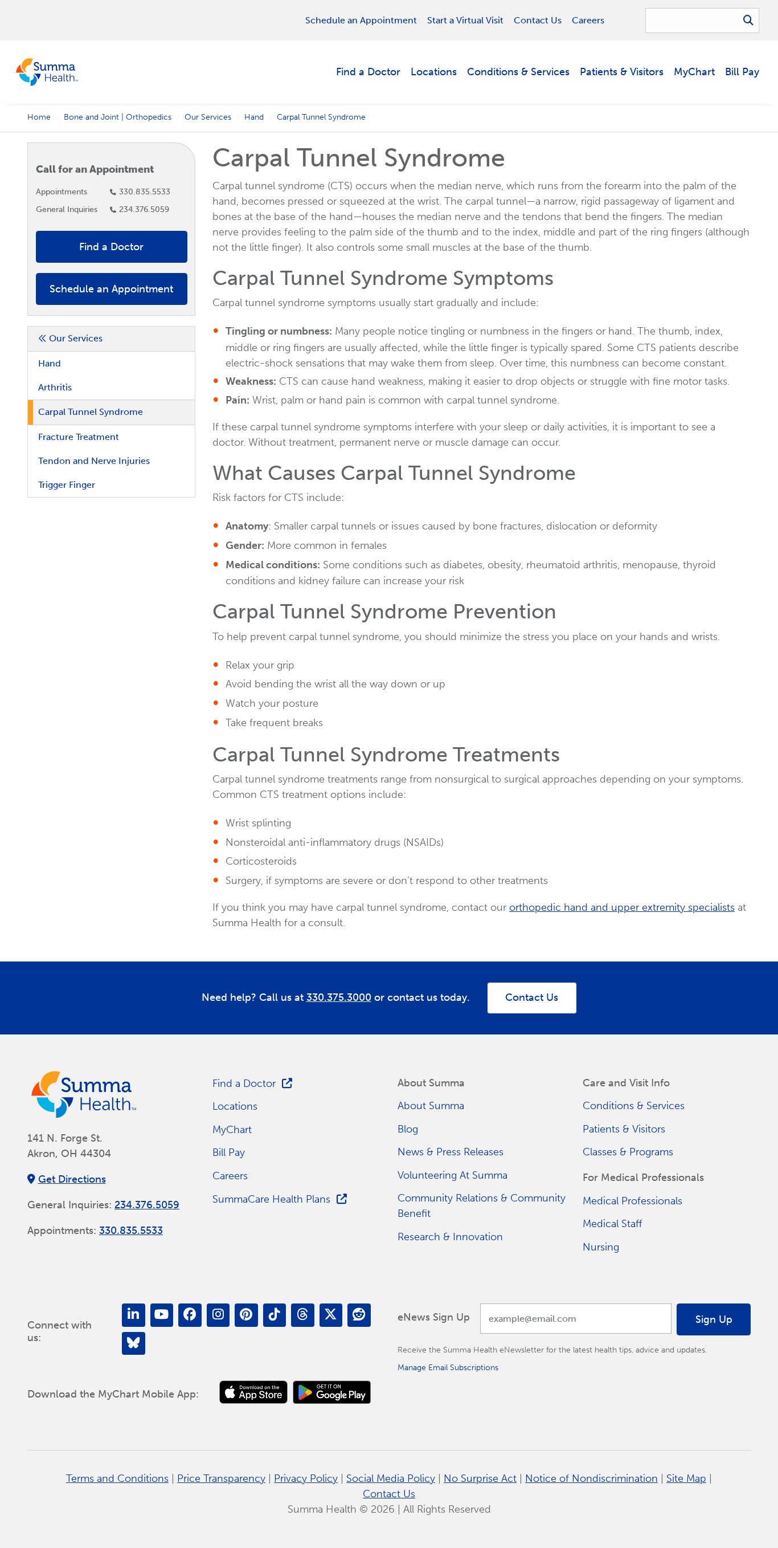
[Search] (748, 20)
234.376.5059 (144, 209)
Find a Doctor (368, 72)
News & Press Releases (450, 1152)
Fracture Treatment (78, 436)
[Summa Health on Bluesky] (133, 1343)
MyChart (694, 72)
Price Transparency (221, 1478)
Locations (434, 72)
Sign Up (713, 1319)
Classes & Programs (628, 1152)
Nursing (601, 1247)
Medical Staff (612, 1223)
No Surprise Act (480, 1478)
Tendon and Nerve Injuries (94, 460)
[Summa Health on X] (331, 1315)
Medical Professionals (632, 1201)
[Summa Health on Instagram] (218, 1315)
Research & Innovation (450, 1237)
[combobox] (702, 20)
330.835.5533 (144, 191)
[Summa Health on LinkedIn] (133, 1315)
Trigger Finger (66, 484)
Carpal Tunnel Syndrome (90, 411)
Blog (408, 1129)
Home (39, 117)
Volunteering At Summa (452, 1175)
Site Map (686, 1478)
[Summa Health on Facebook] (190, 1315)
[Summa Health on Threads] (302, 1315)
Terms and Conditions (117, 1478)
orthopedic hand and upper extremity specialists (622, 907)
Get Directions (72, 1179)
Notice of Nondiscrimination (591, 1478)
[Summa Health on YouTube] (162, 1315)
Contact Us (538, 20)
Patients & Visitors (622, 72)
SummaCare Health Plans (271, 1199)
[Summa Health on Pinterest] (246, 1315)
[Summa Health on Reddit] (359, 1315)
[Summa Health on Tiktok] (274, 1315)
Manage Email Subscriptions (448, 1367)
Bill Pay (742, 72)
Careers (588, 20)
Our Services (208, 117)
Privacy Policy (306, 1478)
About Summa (431, 1105)
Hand (254, 117)
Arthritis (55, 387)
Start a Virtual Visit (465, 20)
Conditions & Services (518, 72)
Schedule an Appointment (361, 20)
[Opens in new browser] (253, 1392)
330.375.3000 (338, 997)
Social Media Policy (390, 1478)
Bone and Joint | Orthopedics (117, 117)
